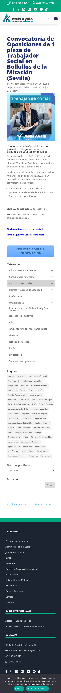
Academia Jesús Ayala (21, 83)
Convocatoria (13, 413)
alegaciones (13, 385)
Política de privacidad (37, 688)
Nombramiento (14, 437)
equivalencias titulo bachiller (20, 423)
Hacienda (10, 563)
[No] (57, 683)
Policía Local (40, 446)
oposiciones (13, 442)
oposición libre (14, 446)
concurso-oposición (40, 409)
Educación (26, 418)
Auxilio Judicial (36, 395)
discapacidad (13, 418)
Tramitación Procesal (17, 456)
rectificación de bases (17, 451)
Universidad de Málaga (16, 580)
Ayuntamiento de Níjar (42, 399)
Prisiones (10, 602)
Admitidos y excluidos (33, 381)
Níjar (26, 437)
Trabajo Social (37, 87)
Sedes (31, 451)
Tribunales (33, 456)
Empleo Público (40, 418)
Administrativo (14, 381)
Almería (24, 385)
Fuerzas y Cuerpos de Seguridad (21, 569)
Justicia (9, 557)
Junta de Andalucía (14, 552)
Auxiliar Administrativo (17, 395)
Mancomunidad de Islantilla (20, 432)
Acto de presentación (17, 376)
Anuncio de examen (39, 385)
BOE (34, 404)
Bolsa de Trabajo (46, 404)
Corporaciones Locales (18, 87)
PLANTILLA (27, 446)
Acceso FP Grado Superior (18, 620)
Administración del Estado (18, 546)
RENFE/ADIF (11, 585)
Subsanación (42, 451)
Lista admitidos (23, 427)
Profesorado (11, 574)
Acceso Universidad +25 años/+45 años (24, 626)
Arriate (23, 390)
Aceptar (19, 688)
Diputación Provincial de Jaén (34, 413)
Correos (9, 596)
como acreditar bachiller (18, 409)
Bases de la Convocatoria (18, 404)
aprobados (12, 390)
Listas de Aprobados (41, 427)
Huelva (11, 427)
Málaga (38, 432)
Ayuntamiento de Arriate (18, 399)
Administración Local (38, 376)
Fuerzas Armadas (14, 591)
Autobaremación (36, 390)
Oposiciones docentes (30, 442)
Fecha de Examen (42, 423)
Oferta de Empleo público (41, 437)
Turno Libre (46, 456)
